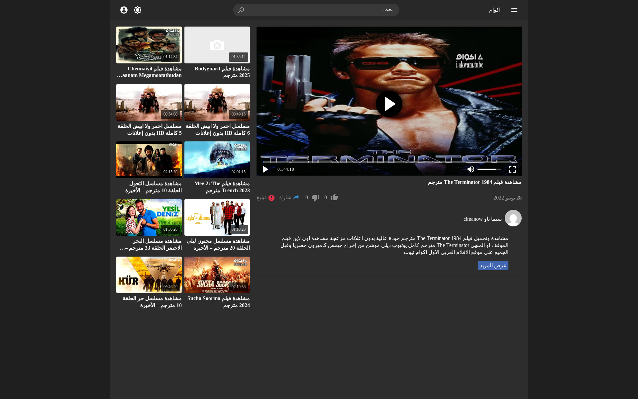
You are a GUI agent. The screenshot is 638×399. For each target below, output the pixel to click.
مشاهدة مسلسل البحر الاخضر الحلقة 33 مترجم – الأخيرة (153, 248)
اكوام (494, 10)
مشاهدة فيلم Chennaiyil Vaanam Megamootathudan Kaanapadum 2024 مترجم (150, 75)
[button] (241, 10)
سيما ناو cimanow (483, 219)
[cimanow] (513, 224)
